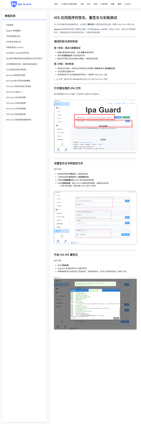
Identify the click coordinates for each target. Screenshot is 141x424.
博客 (112, 4)
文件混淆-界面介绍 (13, 42)
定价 (88, 4)
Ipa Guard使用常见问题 (15, 75)
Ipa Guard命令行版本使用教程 (18, 80)
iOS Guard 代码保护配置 (16, 97)
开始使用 (9, 25)
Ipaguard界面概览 (13, 30)
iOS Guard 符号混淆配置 (16, 108)
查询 (95, 4)
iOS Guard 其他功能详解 (16, 114)
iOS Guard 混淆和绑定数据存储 (18, 119)
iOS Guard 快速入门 (14, 92)
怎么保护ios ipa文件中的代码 (17, 53)
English (128, 4)
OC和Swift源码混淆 (69, 4)
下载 (82, 4)
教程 (119, 4)
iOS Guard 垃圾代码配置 (16, 103)
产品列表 (104, 4)
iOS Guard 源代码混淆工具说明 (18, 86)
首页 (56, 4)
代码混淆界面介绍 (13, 36)
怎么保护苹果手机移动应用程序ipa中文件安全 (24, 58)
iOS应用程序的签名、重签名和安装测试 (21, 64)
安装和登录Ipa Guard (14, 47)
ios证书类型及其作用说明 (16, 69)
